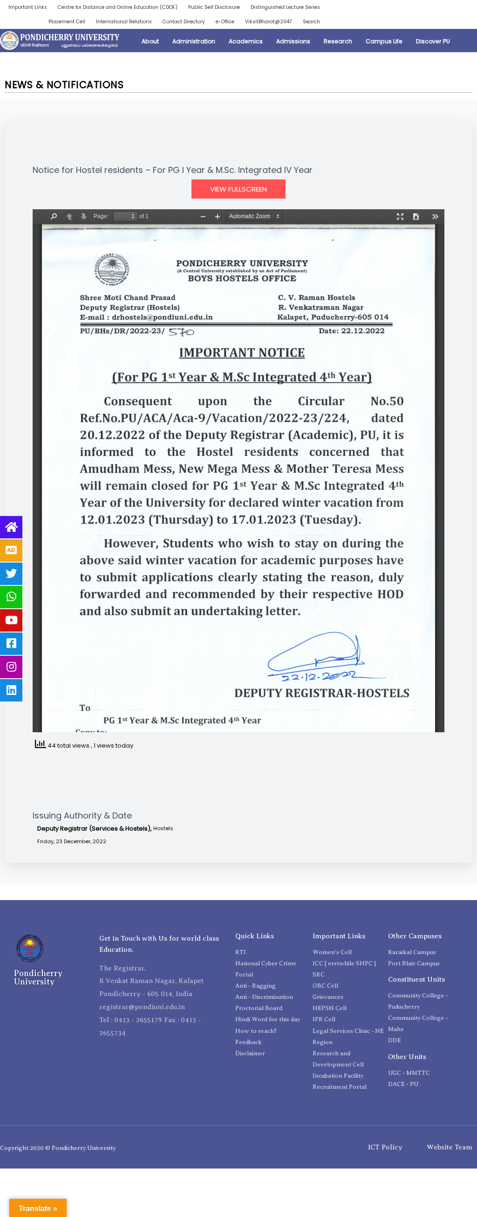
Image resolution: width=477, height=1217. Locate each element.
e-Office (225, 21)
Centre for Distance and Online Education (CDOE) (117, 7)
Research (338, 41)
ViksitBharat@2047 (268, 21)
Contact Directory (184, 21)
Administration (193, 41)
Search (311, 21)
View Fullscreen (238, 189)
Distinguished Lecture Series (285, 7)
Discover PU (433, 41)
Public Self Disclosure (214, 7)
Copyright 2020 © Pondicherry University (58, 1147)
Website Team (449, 1147)
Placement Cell (66, 21)
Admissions (293, 41)
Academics (246, 41)
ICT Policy (385, 1147)
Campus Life (384, 41)
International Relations (124, 21)
